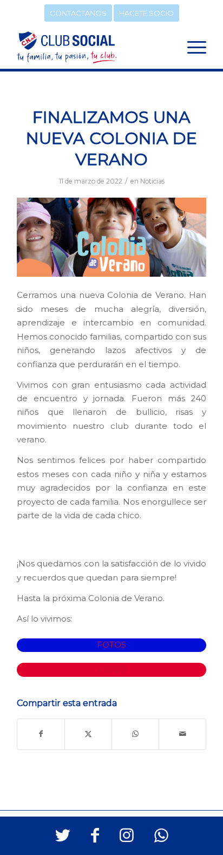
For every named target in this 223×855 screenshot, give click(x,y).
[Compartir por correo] (182, 734)
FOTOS (111, 645)
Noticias (152, 181)
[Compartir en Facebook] (40, 734)
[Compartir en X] (88, 734)
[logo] (92, 47)
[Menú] (191, 47)
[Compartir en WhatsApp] (135, 734)
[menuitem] (191, 47)
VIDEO (112, 669)
